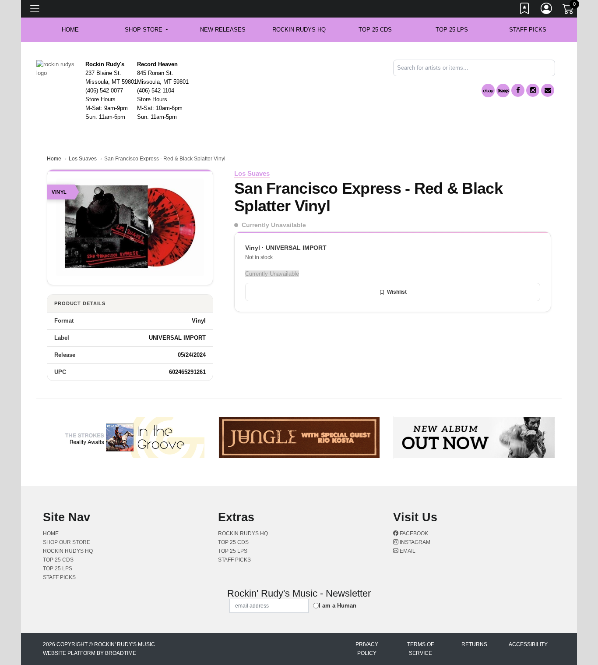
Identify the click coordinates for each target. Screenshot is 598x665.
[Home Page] (57, 68)
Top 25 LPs (452, 29)
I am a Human (337, 605)
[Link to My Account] (547, 10)
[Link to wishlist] (525, 10)
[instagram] (532, 90)
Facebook (413, 533)
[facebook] (517, 90)
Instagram (414, 542)
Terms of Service (420, 648)
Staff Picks (527, 29)
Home (54, 159)
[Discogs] (503, 90)
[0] (568, 10)
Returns (474, 644)
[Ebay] (488, 90)
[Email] (547, 90)
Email (406, 551)
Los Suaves (83, 159)
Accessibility (528, 644)
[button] (146, 30)
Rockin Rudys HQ (299, 29)
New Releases (223, 29)
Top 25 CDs (375, 29)
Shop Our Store (66, 542)
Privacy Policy (366, 648)
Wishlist (397, 292)
